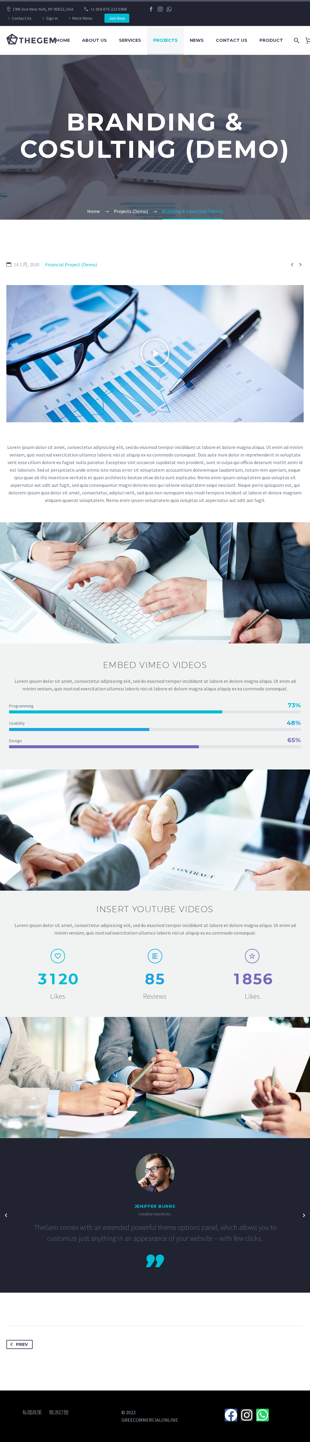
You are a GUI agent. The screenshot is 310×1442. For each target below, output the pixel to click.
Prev (22, 1344)
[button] (155, 353)
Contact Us (21, 18)
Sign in (52, 18)
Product (271, 40)
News (197, 40)
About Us (94, 40)
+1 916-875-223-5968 (109, 9)
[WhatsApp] (169, 9)
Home (63, 40)
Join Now (117, 18)
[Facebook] (151, 9)
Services (130, 40)
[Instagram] (160, 9)
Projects (165, 40)
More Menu (82, 18)
